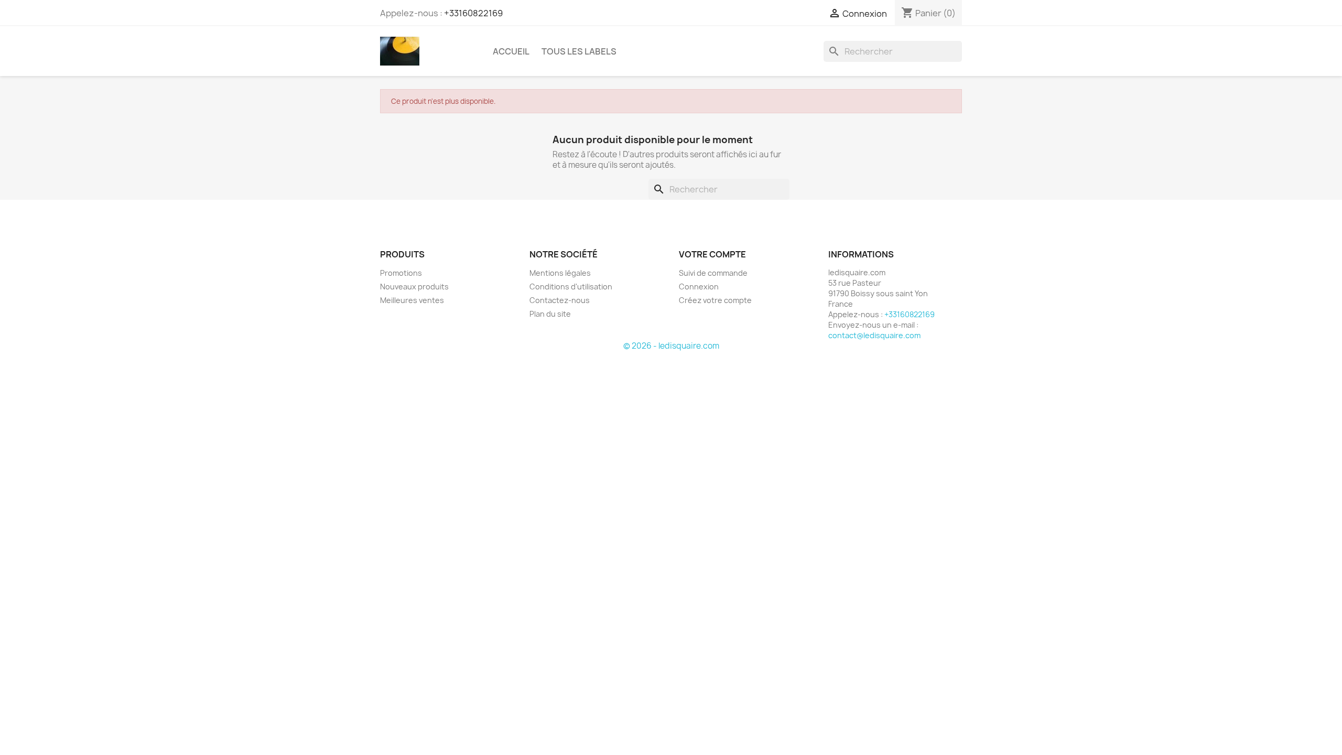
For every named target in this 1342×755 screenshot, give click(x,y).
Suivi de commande (713, 273)
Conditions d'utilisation (570, 287)
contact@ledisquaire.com (874, 335)
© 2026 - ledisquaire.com (671, 345)
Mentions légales (560, 273)
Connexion (699, 287)
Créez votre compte (715, 300)
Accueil (511, 51)
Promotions (401, 273)
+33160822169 (473, 13)
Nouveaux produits (414, 287)
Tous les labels (579, 51)
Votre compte (712, 254)
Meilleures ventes (412, 300)
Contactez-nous (559, 300)
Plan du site (550, 314)
